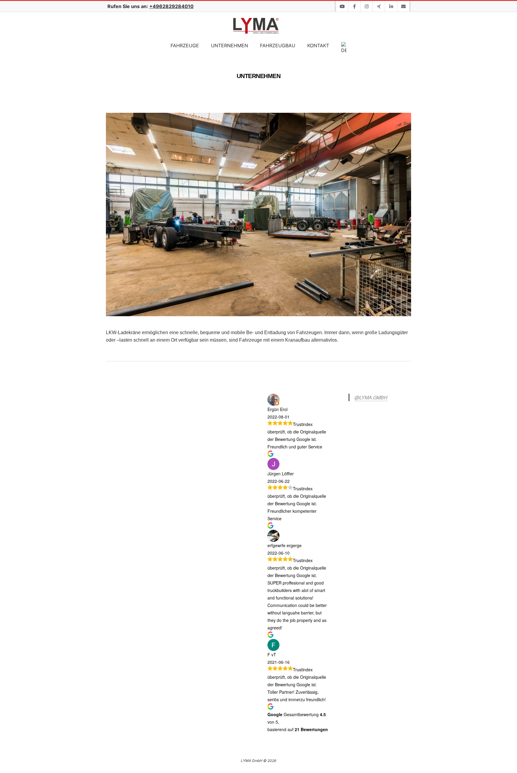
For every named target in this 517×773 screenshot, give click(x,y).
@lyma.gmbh (371, 397)
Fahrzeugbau (277, 45)
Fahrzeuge (185, 45)
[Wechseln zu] (343, 48)
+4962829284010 (171, 6)
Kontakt (318, 45)
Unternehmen (229, 45)
